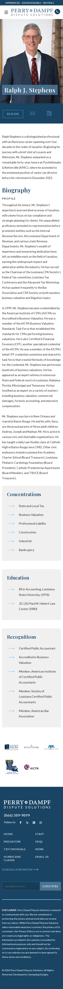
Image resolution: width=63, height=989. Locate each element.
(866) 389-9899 (17, 815)
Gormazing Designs (38, 974)
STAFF (39, 833)
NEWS (39, 849)
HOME (8, 833)
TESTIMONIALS (15, 849)
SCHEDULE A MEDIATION (17, 869)
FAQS (39, 841)
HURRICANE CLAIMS (12, 858)
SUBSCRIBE (50, 886)
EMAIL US (42, 856)
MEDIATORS (12, 841)
